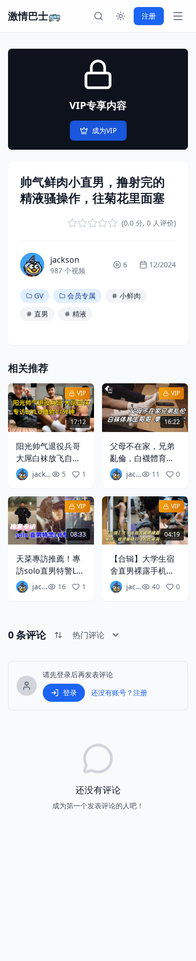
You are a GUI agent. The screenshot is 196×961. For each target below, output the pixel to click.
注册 (149, 16)
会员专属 (81, 295)
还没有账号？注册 (119, 692)
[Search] (98, 16)
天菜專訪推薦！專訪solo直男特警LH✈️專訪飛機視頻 (49, 570)
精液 (79, 313)
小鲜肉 (130, 295)
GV (38, 295)
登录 (70, 692)
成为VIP (104, 130)
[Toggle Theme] (121, 16)
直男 (41, 313)
